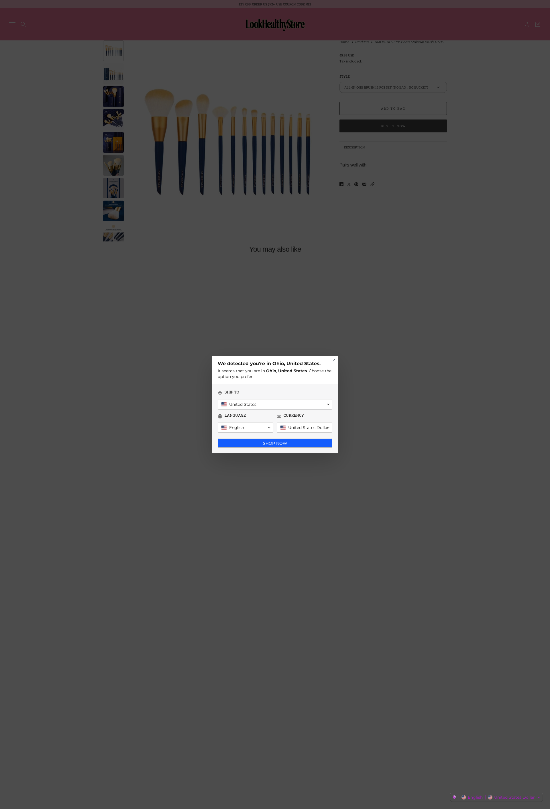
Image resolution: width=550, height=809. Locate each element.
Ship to (232, 392)
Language (235, 415)
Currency (294, 415)
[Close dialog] (334, 360)
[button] (496, 797)
